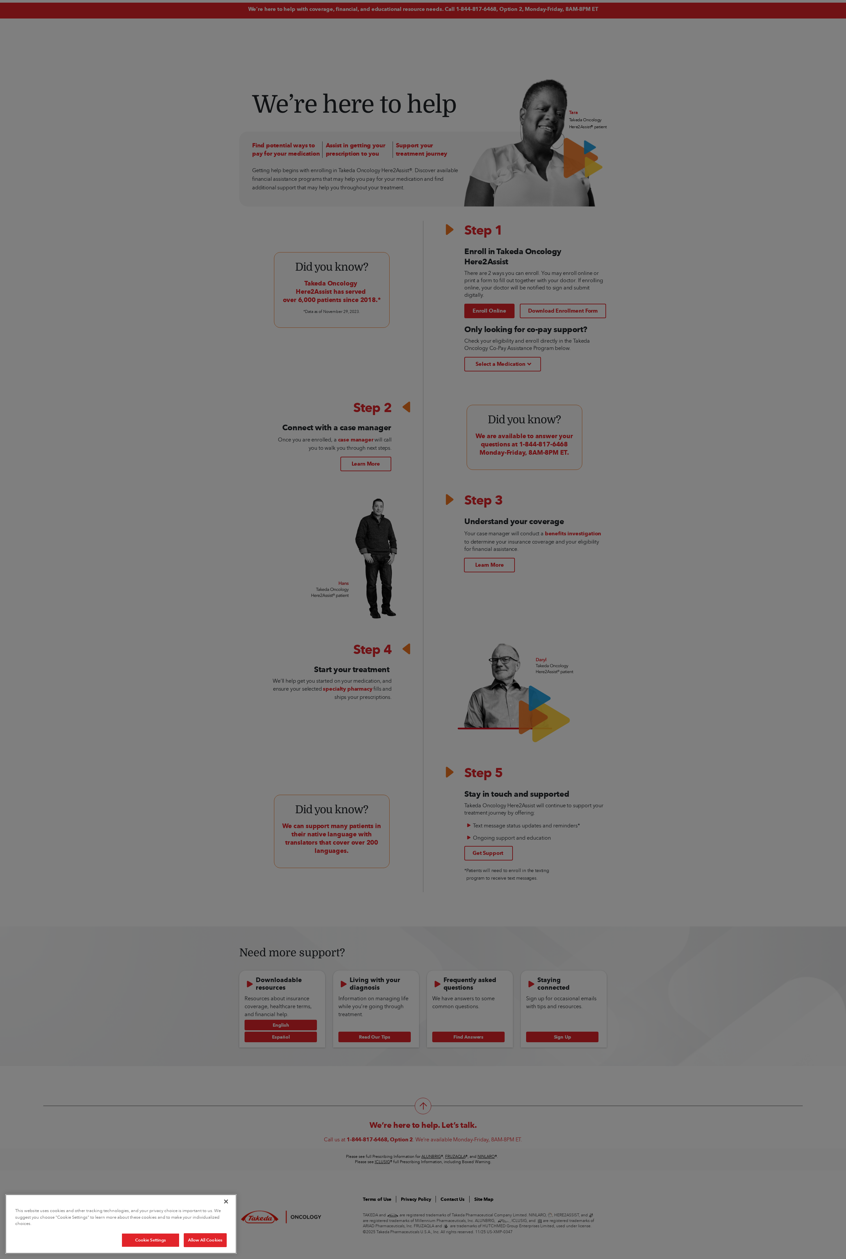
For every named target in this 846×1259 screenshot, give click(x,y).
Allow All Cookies (205, 1239)
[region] (121, 1224)
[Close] (226, 1201)
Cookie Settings (150, 1239)
